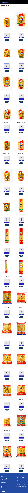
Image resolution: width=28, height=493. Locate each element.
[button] (26, 2)
